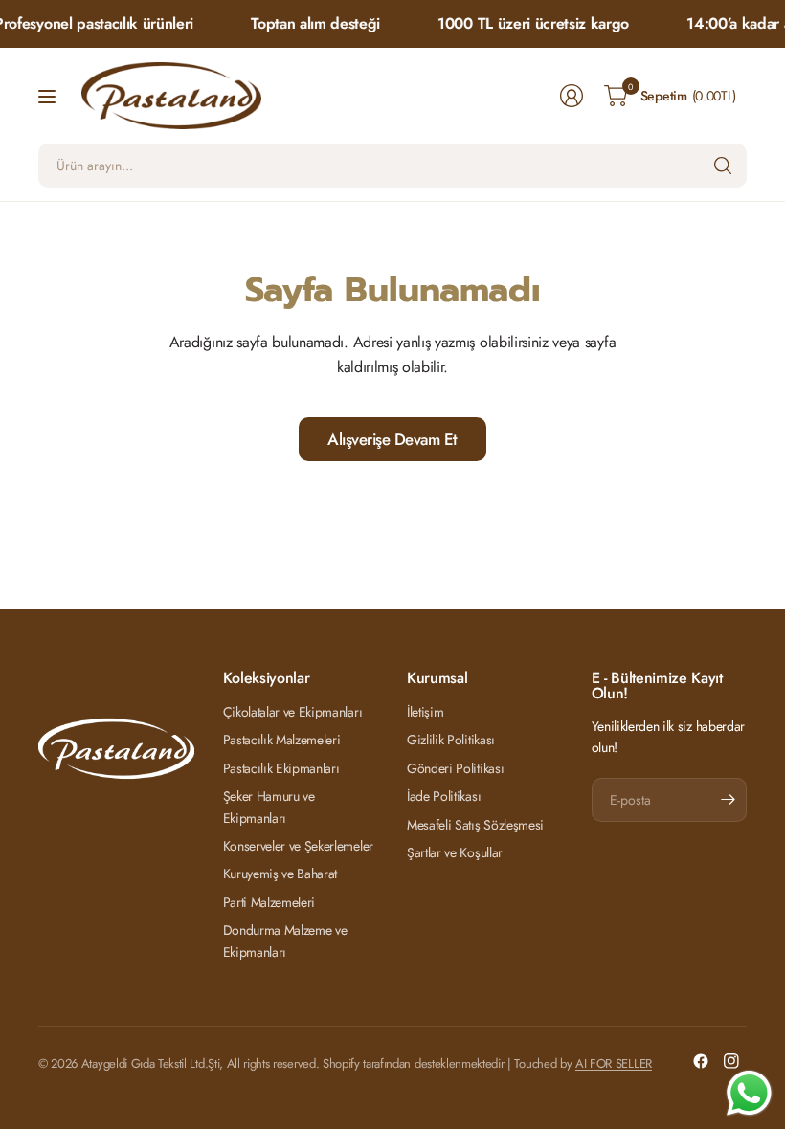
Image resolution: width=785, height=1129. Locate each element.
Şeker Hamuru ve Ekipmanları (269, 806)
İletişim (425, 711)
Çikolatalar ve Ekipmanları (293, 711)
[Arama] (723, 166)
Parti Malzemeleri (269, 902)
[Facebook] (700, 1061)
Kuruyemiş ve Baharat (280, 873)
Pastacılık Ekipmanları (281, 768)
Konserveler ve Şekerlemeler (298, 845)
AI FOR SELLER (613, 1063)
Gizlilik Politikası (451, 739)
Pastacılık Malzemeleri (282, 739)
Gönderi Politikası (455, 768)
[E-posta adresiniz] (727, 800)
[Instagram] (731, 1061)
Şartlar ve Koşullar (455, 852)
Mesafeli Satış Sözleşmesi (475, 824)
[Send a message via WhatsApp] (749, 1093)
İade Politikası (444, 796)
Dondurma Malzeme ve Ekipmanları (285, 940)
